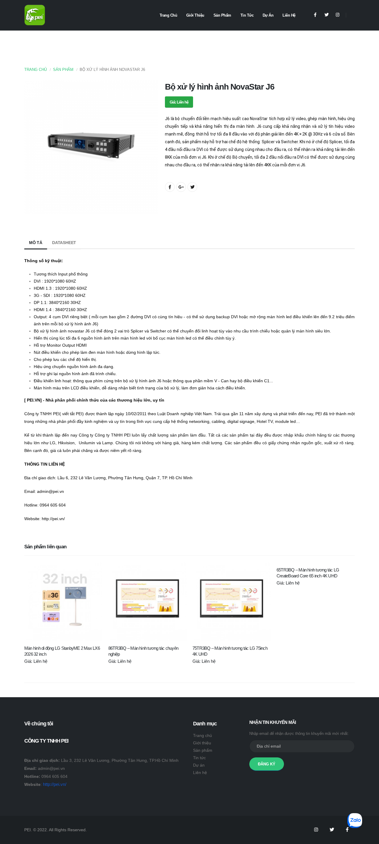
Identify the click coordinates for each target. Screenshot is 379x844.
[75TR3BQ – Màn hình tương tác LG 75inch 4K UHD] (231, 601)
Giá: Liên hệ (179, 102)
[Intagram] (316, 830)
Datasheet (64, 242)
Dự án (268, 15)
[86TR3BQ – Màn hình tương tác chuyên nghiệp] (147, 601)
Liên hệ (289, 15)
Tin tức (247, 15)
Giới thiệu (195, 15)
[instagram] (338, 15)
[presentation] (32, 147)
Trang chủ (168, 15)
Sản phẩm (222, 15)
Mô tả (35, 242)
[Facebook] (315, 15)
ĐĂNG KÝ (266, 764)
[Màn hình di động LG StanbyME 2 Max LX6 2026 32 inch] (63, 601)
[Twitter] (326, 15)
